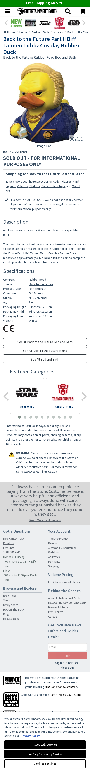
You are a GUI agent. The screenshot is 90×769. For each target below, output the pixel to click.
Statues (34, 186)
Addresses (54, 557)
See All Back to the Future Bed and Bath (45, 342)
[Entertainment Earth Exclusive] (30, 23)
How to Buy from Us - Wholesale (67, 603)
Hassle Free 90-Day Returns (65, 695)
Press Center (55, 612)
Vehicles (22, 186)
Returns (52, 543)
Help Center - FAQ (13, 539)
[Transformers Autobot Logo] (59, 23)
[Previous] (6, 22)
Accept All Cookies (45, 744)
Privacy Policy (30, 736)
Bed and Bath (37, 289)
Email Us (8, 543)
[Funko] (45, 23)
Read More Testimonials (45, 520)
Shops (6, 600)
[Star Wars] (74, 23)
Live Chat (8, 548)
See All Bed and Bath (45, 359)
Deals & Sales (11, 619)
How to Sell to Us (58, 607)
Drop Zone (9, 596)
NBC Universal (38, 298)
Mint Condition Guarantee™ (61, 687)
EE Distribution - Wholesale (64, 582)
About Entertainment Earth (64, 598)
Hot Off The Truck (13, 609)
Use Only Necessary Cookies (45, 754)
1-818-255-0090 (11, 552)
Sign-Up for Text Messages (67, 665)
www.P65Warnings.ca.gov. (41, 471)
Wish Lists (53, 552)
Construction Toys (53, 186)
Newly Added (10, 605)
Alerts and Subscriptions (62, 548)
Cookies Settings (45, 764)
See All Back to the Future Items (45, 351)
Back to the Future (41, 284)
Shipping (53, 566)
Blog (6, 614)
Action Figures (62, 181)
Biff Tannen (36, 293)
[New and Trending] (16, 23)
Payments (54, 561)
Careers (52, 616)
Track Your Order (58, 539)
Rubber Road (37, 279)
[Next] (84, 22)
